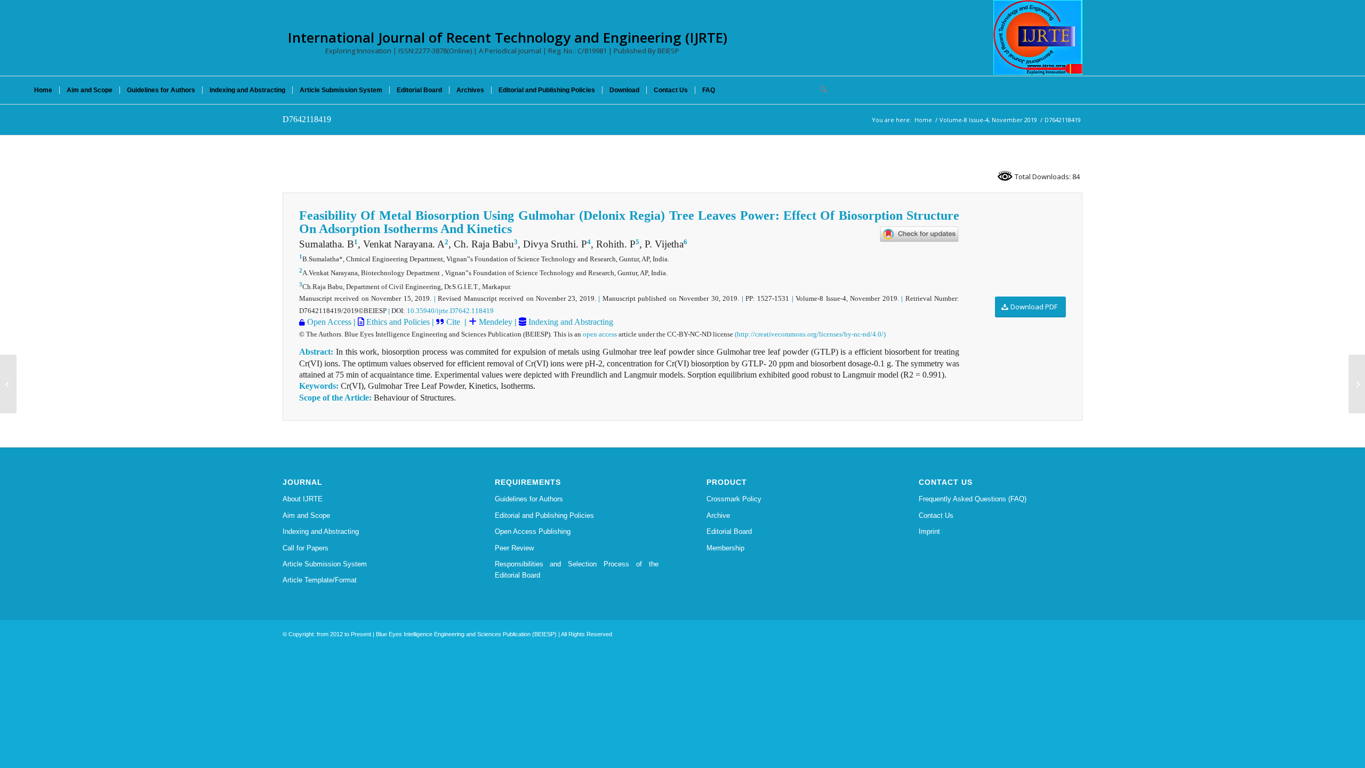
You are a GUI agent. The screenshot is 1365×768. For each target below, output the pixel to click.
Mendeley (494, 321)
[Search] (820, 90)
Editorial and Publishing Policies (544, 515)
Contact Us (936, 515)
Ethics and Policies (397, 321)
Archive (718, 515)
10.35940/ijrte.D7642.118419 (450, 311)
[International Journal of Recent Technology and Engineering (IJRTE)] (1037, 37)
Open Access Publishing (533, 531)
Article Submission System (325, 564)
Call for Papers (305, 548)
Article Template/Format (320, 580)
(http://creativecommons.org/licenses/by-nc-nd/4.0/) (810, 334)
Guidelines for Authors (529, 499)
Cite (454, 321)
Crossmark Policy (733, 499)
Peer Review (514, 548)
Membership (725, 548)
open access (600, 334)
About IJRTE (303, 499)
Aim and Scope (306, 515)
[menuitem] (43, 90)
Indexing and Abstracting (569, 321)
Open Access (329, 321)
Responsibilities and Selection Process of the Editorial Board (577, 569)
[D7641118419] (8, 384)
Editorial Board (729, 531)
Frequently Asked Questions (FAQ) (972, 499)
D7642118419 (307, 119)
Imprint (929, 531)
